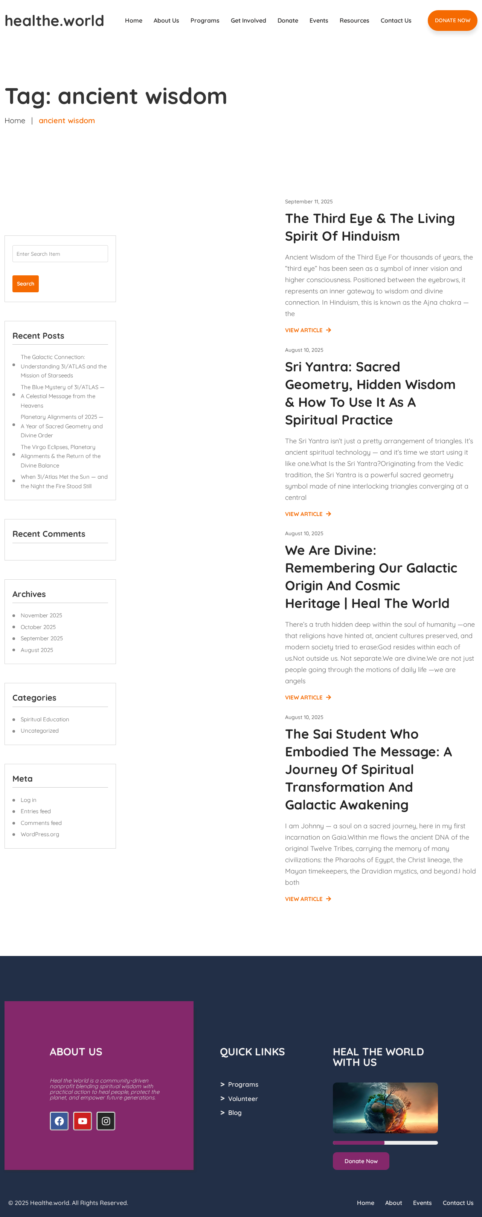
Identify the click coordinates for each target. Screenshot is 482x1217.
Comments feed (41, 822)
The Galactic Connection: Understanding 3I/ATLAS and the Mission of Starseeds (64, 366)
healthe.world (54, 20)
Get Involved (248, 20)
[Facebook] (59, 1121)
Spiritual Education (45, 719)
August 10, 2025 (304, 350)
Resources (354, 20)
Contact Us (396, 20)
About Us (166, 20)
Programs (205, 20)
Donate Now (452, 20)
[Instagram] (105, 1121)
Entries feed (36, 811)
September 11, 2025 (309, 201)
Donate (288, 20)
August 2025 (37, 650)
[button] (361, 1161)
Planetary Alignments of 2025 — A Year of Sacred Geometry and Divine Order (62, 426)
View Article (304, 330)
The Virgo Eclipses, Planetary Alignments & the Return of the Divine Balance (61, 456)
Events (319, 20)
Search (25, 283)
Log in (29, 799)
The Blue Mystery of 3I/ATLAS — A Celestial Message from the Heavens (63, 396)
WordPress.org (40, 834)
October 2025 (38, 627)
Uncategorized (40, 730)
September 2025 (42, 638)
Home (133, 20)
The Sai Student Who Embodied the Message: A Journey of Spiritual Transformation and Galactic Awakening (368, 769)
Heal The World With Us (378, 1057)
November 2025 (41, 615)
